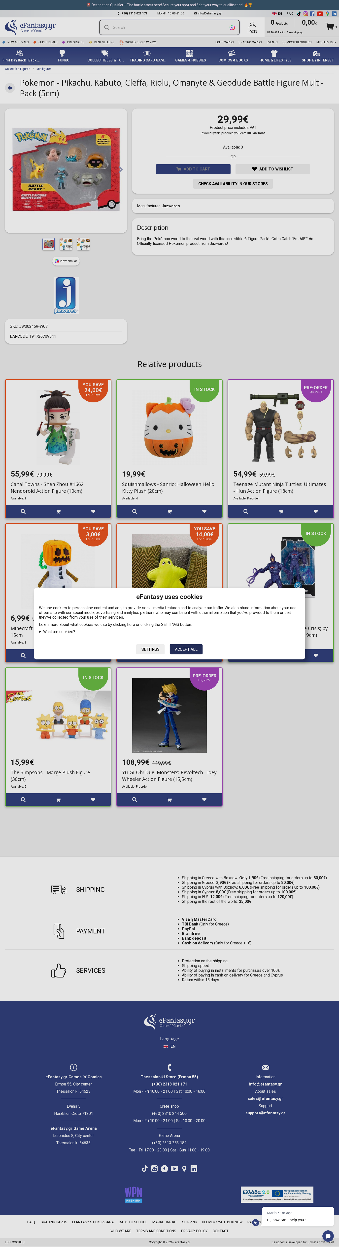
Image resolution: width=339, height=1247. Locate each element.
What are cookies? (59, 631)
